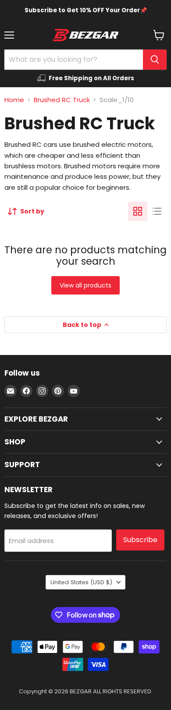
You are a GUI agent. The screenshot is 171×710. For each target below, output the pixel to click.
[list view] (157, 211)
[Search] (155, 60)
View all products (85, 285)
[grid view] (137, 211)
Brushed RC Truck (62, 99)
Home (14, 99)
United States (81, 582)
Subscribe (140, 540)
